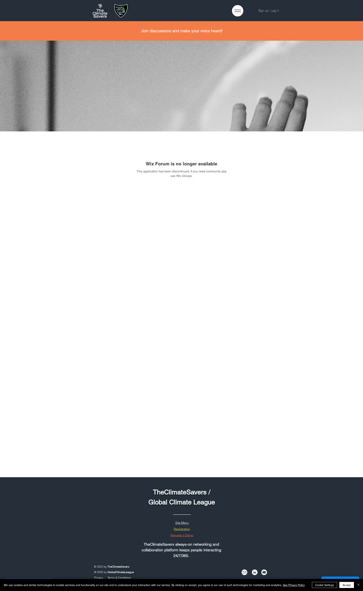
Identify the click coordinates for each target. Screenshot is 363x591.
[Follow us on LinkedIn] (255, 572)
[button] (237, 10)
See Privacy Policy (294, 585)
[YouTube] (264, 572)
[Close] (358, 585)
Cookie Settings (324, 585)
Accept (347, 585)
